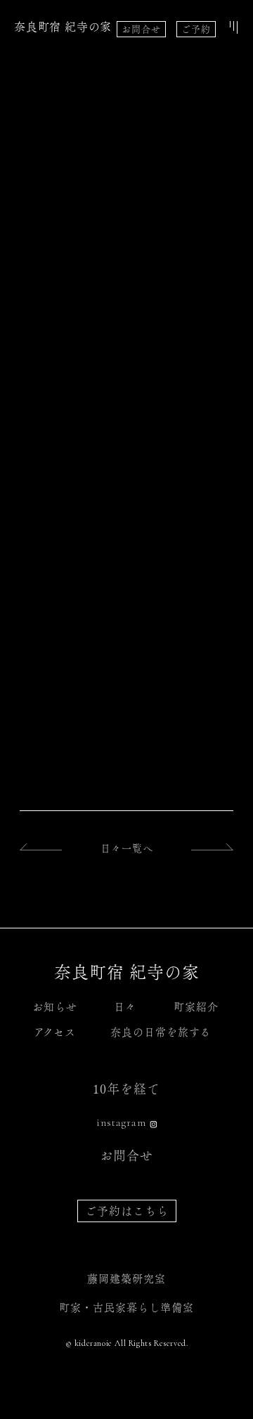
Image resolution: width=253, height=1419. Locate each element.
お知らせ (54, 1007)
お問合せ (141, 29)
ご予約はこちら (127, 1211)
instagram (121, 1122)
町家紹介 (196, 1007)
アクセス (55, 1032)
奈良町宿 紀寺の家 (63, 26)
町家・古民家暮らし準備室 (126, 1307)
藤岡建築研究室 (126, 1279)
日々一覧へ (126, 848)
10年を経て (126, 1088)
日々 (125, 1007)
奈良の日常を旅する (160, 1032)
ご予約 (196, 29)
